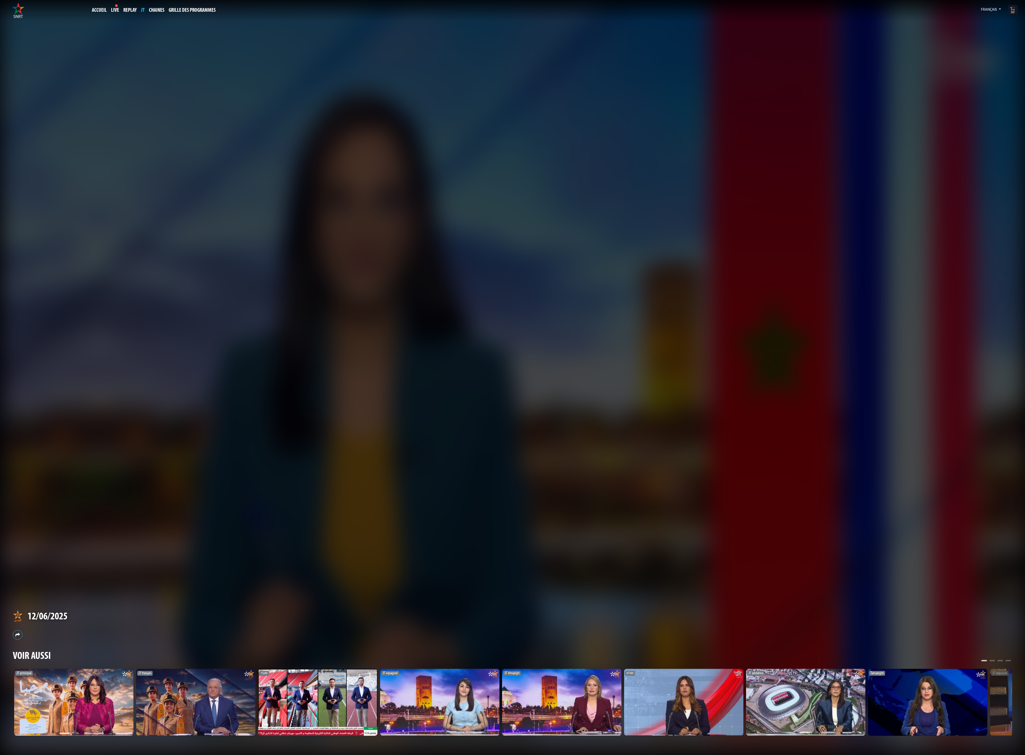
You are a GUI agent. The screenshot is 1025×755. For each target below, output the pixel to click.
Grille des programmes (192, 10)
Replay (130, 10)
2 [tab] (992, 661)
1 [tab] (984, 661)
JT (143, 10)
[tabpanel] (73, 702)
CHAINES (156, 10)
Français (989, 10)
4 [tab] (1008, 661)
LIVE (115, 10)
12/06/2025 (47, 617)
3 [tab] (1000, 661)
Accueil (99, 10)
